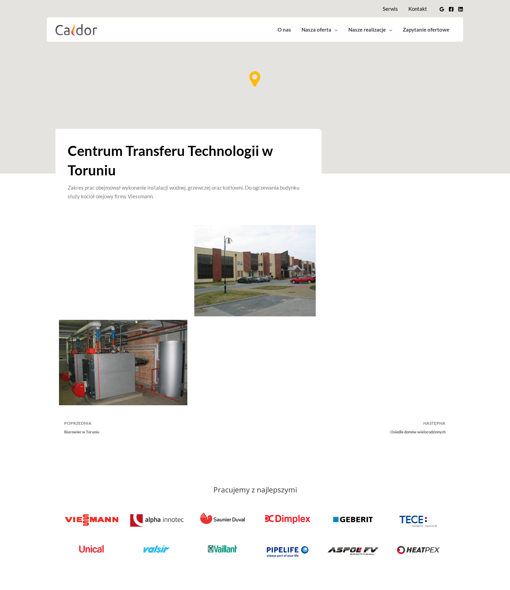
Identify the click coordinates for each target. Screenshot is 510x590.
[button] (255, 79)
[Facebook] (451, 9)
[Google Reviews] (441, 9)
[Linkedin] (460, 9)
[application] (334, 29)
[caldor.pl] (76, 29)
